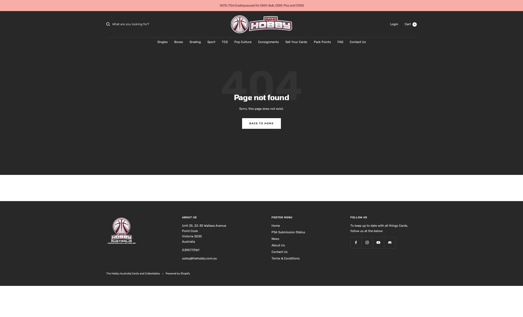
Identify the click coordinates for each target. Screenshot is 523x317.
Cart (410, 24)
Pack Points (322, 42)
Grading (195, 42)
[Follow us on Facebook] (356, 242)
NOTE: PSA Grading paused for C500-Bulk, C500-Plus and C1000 (262, 5)
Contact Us (358, 42)
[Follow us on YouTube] (378, 242)
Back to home (261, 123)
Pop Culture (242, 42)
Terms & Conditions (286, 258)
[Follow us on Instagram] (367, 242)
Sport (211, 42)
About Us (278, 245)
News (275, 239)
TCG (225, 42)
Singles (162, 42)
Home (276, 226)
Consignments (268, 42)
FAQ (340, 42)
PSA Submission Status (288, 232)
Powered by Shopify (178, 273)
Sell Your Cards (296, 42)
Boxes (178, 42)
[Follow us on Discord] (389, 242)
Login (394, 24)
